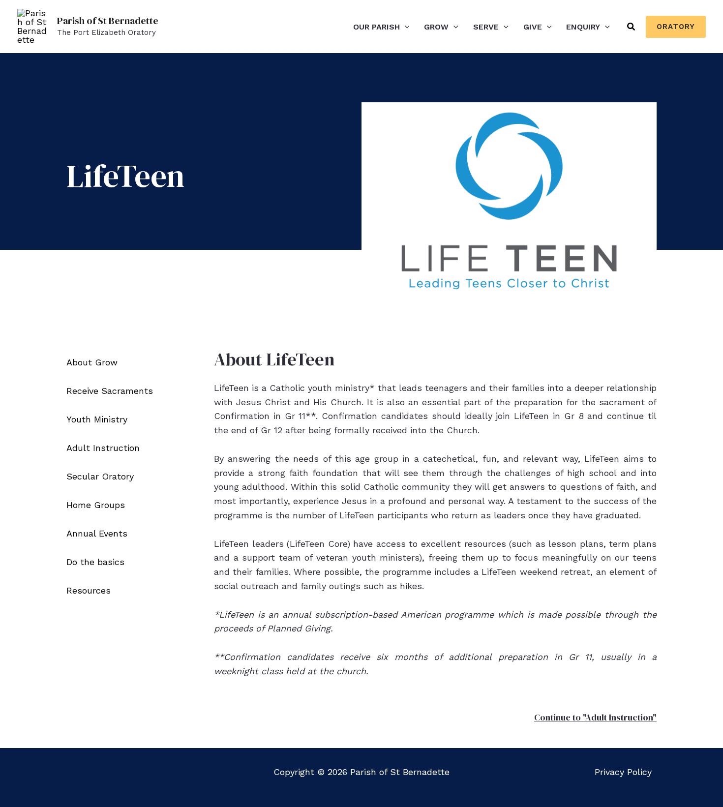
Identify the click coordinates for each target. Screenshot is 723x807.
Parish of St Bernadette (107, 21)
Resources (88, 590)
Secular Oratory (100, 476)
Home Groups (95, 505)
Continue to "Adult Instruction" (595, 717)
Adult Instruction (103, 448)
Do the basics (95, 562)
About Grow (92, 362)
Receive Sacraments (109, 391)
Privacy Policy (623, 772)
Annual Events (96, 533)
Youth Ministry (96, 419)
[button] (405, 26)
